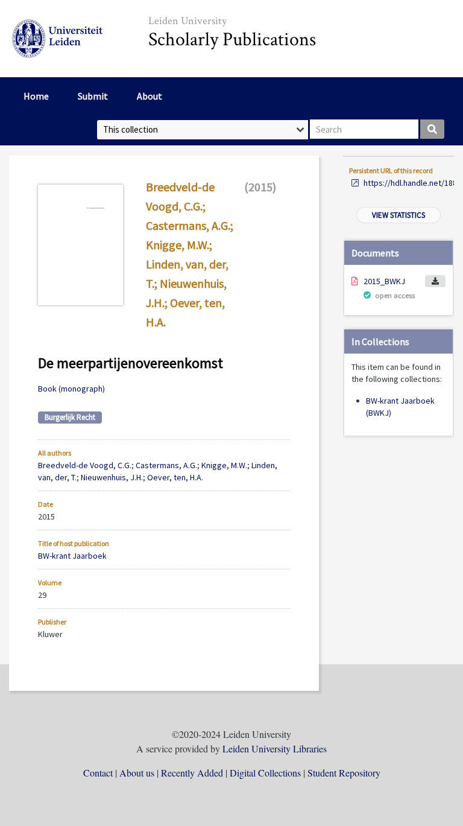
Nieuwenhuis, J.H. (112, 477)
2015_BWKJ (384, 281)
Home (36, 96)
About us (136, 772)
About (149, 96)
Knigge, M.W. (177, 244)
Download (435, 281)
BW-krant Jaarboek (72, 555)
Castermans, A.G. (188, 225)
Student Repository (343, 772)
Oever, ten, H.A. (175, 477)
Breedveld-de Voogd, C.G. (84, 465)
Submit (93, 96)
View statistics (398, 215)
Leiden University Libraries (274, 748)
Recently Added (192, 772)
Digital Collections (265, 772)
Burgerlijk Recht (70, 417)
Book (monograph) (71, 388)
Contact (98, 772)
